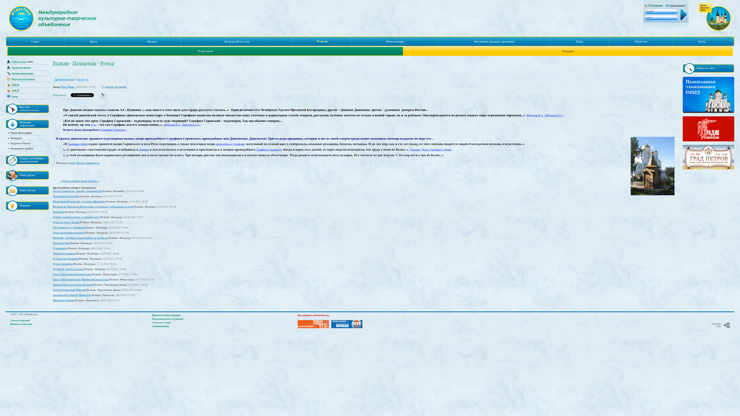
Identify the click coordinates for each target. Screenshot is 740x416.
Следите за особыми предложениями (31, 160)
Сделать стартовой (20, 320)
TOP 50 (15, 90)
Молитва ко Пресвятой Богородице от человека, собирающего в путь (93, 206)
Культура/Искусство (237, 41)
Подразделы (205, 51)
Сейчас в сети (19, 61)
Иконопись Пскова (63, 300)
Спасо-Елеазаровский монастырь (72, 274)
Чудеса (107, 62)
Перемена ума (61, 243)
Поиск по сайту (706, 68)
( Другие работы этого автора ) (79, 181)
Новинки (25, 205)
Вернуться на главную (23, 79)
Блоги (702, 41)
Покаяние (58, 212)
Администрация (160, 326)
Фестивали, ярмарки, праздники (494, 41)
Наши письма (27, 190)
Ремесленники (395, 41)
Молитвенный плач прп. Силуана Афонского (79, 201)
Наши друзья (27, 175)
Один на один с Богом (66, 222)
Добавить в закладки (21, 324)
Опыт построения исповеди (69, 232)
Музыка (152, 41)
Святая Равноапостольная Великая (72, 284)
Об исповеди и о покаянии (68, 227)
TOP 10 (15, 85)
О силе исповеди (62, 264)
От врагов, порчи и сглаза (68, 269)
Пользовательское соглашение (167, 319)
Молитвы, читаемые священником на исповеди (80, 238)
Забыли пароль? (678, 5)
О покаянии (60, 248)
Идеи (579, 41)
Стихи (35, 41)
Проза (93, 41)
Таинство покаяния (64, 253)
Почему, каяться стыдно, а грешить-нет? (76, 217)
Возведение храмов (22, 148)
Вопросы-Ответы (20, 143)
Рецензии (568, 51)
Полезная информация (27, 124)
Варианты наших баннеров (166, 315)
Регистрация (655, 5)
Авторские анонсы (21, 67)
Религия (322, 41)
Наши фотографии (21, 133)
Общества (640, 41)
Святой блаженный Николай (69, 290)
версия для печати (116, 87)
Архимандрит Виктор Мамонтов (72, 295)
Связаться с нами (161, 322)
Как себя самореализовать (29, 109)
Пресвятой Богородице (66, 196)
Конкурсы (16, 138)
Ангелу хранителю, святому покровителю (77, 191)
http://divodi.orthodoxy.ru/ (85, 163)
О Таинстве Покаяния (65, 258)
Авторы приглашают (23, 73)
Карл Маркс (68, 87)
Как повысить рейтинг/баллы (313, 315)
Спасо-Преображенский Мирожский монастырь (80, 279)
